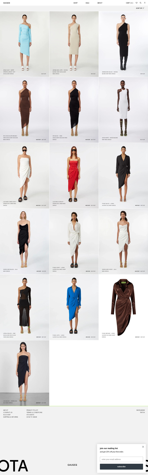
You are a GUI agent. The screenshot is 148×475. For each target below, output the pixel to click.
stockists (30, 415)
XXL (94, 263)
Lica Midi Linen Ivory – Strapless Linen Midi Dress (10, 203)
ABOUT (5, 410)
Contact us (7, 412)
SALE (87, 3)
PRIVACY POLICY (32, 410)
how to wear (32, 417)
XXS (94, 252)
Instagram (141, 410)
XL (94, 261)
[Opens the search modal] (140, 3)
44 (144, 68)
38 (94, 64)
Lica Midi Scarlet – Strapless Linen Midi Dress (59, 203)
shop (75, 3)
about (99, 3)
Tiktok (142, 412)
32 (144, 56)
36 (144, 60)
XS (94, 254)
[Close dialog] (143, 447)
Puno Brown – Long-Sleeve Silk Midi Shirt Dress (108, 335)
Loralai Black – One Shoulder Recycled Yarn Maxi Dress (9, 335)
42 (94, 66)
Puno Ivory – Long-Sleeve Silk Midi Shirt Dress (59, 269)
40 (45, 66)
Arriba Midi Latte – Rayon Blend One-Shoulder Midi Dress (60, 71)
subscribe (121, 467)
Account (7, 415)
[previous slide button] (3, 44)
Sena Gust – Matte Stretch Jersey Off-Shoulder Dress (9, 71)
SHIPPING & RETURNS (10, 417)
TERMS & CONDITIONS (34, 412)
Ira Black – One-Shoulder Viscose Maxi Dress (60, 137)
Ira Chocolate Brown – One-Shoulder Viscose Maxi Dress (10, 137)
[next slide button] (45, 44)
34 (94, 62)
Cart (129, 3)
